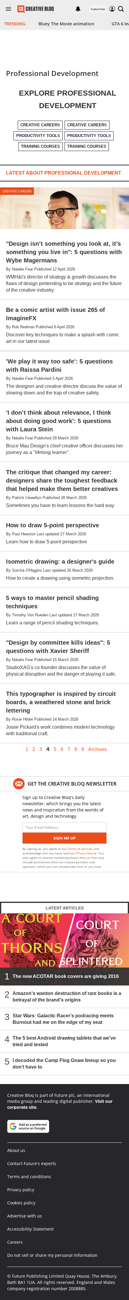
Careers (15, 1242)
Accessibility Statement (30, 1229)
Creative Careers (17, 191)
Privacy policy (20, 1189)
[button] (121, 9)
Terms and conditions (29, 1176)
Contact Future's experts (31, 1163)
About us (16, 1150)
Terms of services (81, 849)
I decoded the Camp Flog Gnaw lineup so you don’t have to (64, 1063)
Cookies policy (21, 1203)
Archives (97, 749)
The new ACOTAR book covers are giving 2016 (66, 976)
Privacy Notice (86, 853)
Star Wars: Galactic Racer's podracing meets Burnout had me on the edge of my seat (63, 1019)
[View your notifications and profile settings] (78, 9)
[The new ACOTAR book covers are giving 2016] (64, 949)
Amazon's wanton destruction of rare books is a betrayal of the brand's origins (67, 996)
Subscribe (98, 9)
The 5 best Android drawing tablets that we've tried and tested (64, 1041)
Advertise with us (24, 1216)
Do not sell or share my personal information (52, 1255)
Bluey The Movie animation (66, 24)
